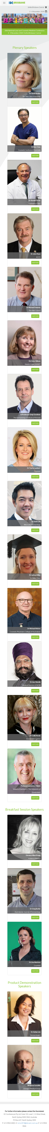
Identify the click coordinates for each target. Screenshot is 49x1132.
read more (35, 102)
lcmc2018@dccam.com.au (27, 1123)
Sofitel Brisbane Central (36, 7)
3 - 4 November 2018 (36, 11)
